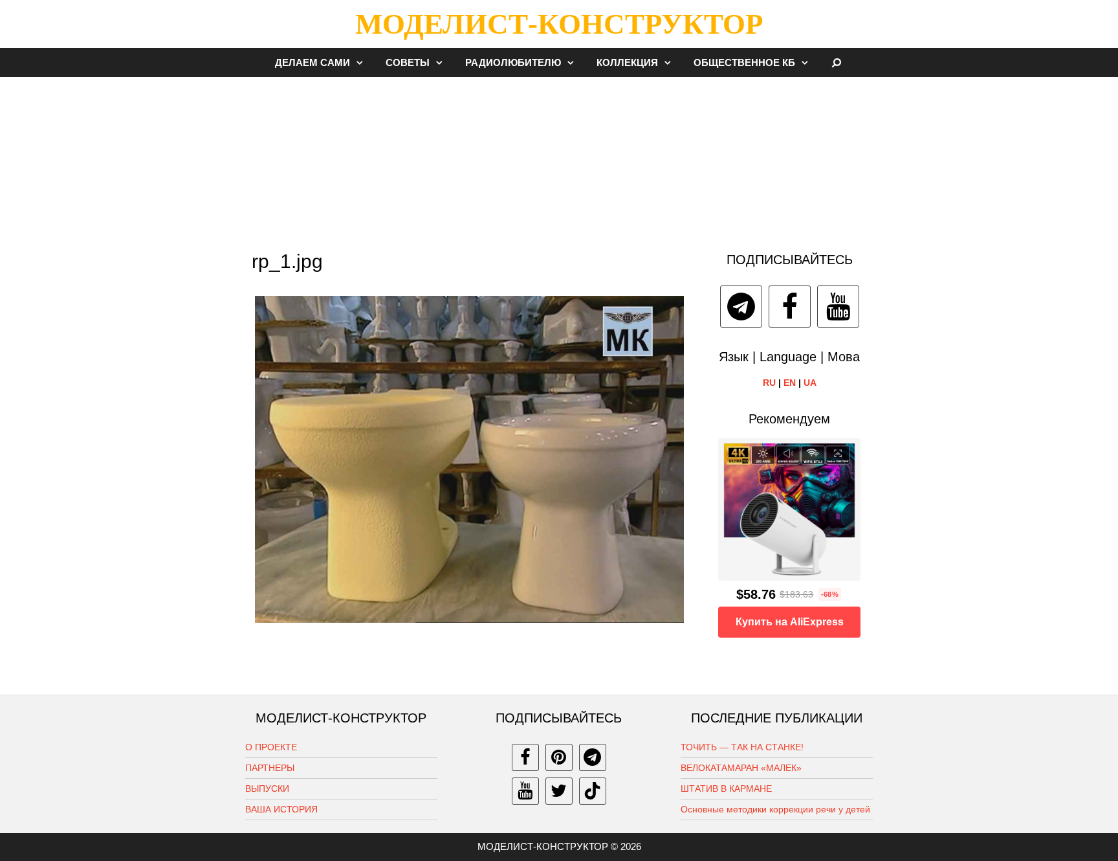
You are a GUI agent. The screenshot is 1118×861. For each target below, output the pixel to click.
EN (790, 382)
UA (810, 382)
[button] (363, 62)
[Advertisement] (559, 158)
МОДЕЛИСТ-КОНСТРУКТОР (559, 24)
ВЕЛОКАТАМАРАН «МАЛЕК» (741, 768)
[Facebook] (790, 306)
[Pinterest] (559, 757)
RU (769, 382)
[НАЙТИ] (837, 62)
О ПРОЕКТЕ (271, 747)
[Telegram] (741, 306)
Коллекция (627, 62)
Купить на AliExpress (790, 621)
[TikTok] (592, 791)
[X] (559, 791)
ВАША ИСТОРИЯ (281, 809)
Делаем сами (312, 62)
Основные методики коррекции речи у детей (775, 809)
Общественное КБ (744, 62)
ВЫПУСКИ (267, 788)
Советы (408, 62)
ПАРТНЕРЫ (269, 768)
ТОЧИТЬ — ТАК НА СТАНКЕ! (742, 747)
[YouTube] (838, 306)
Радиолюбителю (513, 62)
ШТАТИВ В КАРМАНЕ (726, 788)
